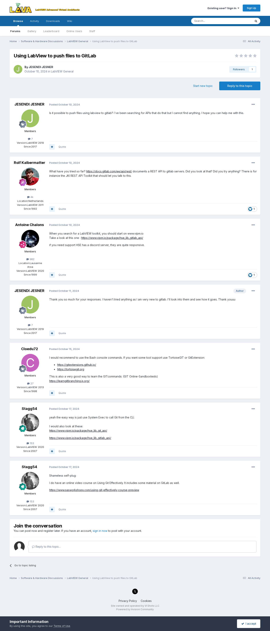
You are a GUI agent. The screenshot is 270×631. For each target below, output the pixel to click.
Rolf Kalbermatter (29, 163)
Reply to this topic (239, 85)
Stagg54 (29, 409)
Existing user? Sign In (223, 8)
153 (31, 443)
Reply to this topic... (48, 546)
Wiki (69, 21)
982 (31, 259)
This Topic (240, 20)
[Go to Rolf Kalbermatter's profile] (30, 176)
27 (32, 383)
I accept (250, 623)
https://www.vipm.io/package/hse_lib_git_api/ (78, 430)
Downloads (53, 21)
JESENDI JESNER (41, 67)
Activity (34, 21)
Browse (18, 21)
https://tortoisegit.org (70, 369)
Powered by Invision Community (135, 609)
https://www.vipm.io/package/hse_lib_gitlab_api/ (112, 237)
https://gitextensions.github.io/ (76, 364)
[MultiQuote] (52, 147)
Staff (92, 31)
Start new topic (203, 85)
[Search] (256, 21)
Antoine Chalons (29, 225)
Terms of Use (62, 625)
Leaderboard (51, 31)
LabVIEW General (62, 71)
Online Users (74, 31)
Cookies (146, 600)
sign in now (100, 530)
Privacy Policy (128, 600)
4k (31, 197)
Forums (15, 31)
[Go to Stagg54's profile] (30, 422)
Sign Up (251, 8)
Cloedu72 (29, 349)
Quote (62, 146)
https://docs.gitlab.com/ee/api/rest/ (109, 171)
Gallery (31, 31)
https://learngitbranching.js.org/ (69, 381)
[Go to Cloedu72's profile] (30, 363)
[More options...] (253, 104)
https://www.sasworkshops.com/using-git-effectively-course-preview (94, 490)
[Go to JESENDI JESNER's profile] (18, 69)
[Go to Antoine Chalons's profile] (30, 239)
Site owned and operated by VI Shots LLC (135, 605)
